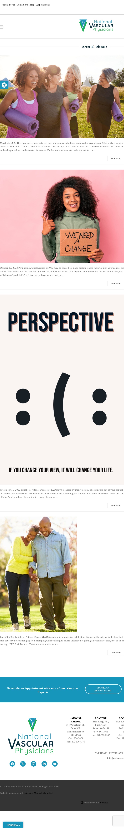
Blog (32, 4)
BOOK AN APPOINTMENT (103, 689)
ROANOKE (101, 718)
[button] (4, 85)
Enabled (104, 802)
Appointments (43, 4)
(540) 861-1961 (100, 732)
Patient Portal (8, 4)
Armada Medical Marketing (39, 793)
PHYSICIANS (116, 753)
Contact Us (22, 4)
